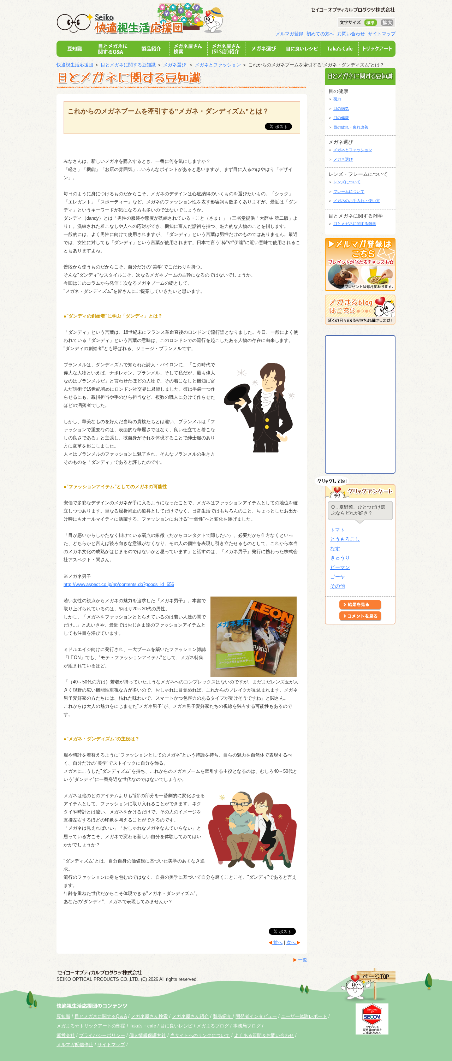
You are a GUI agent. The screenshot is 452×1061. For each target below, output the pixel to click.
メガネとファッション (218, 64)
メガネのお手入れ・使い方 (356, 200)
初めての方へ (320, 33)
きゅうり (340, 558)
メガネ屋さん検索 (149, 1016)
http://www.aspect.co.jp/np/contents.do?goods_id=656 (119, 584)
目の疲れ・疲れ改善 (350, 127)
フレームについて (348, 191)
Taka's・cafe (143, 1026)
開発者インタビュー (256, 1016)
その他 (337, 586)
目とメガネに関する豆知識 (128, 64)
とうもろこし (345, 539)
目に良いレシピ (176, 1026)
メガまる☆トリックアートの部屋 (90, 1026)
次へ (291, 942)
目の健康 (341, 117)
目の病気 (341, 108)
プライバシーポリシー (102, 1035)
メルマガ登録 (289, 33)
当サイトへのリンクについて (200, 1035)
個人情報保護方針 (147, 1035)
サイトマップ (382, 33)
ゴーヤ (337, 577)
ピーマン (340, 567)
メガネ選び (175, 64)
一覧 (302, 959)
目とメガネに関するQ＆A (101, 1016)
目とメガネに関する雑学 (354, 223)
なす (335, 548)
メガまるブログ (213, 1026)
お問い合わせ (351, 33)
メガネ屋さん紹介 (190, 1016)
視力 (337, 99)
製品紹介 (223, 1016)
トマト (337, 530)
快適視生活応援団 (74, 64)
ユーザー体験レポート (304, 1016)
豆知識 (63, 1016)
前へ (277, 942)
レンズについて (347, 182)
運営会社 (65, 1035)
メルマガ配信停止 (74, 1044)
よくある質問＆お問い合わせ (264, 1035)
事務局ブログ (247, 1026)
